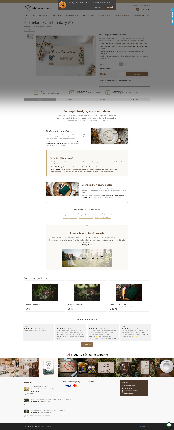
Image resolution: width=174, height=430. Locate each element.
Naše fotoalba (43, 15)
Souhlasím (110, 7)
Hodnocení (134, 100)
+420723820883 (128, 388)
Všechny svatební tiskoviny (103, 218)
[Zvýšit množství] (125, 73)
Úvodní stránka (26, 15)
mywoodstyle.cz (129, 393)
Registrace (147, 5)
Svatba (33, 15)
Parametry (71, 100)
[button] (169, 425)
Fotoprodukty (57, 15)
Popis (39, 100)
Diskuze (102, 100)
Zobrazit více (87, 344)
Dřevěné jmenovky (105, 15)
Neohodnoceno (29, 31)
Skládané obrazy (138, 15)
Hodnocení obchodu (122, 15)
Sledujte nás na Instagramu (89, 354)
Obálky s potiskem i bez (70, 218)
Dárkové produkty (89, 15)
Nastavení (96, 7)
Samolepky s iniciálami (86, 218)
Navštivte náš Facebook (131, 391)
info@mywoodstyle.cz (130, 385)
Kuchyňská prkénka (72, 15)
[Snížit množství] (125, 75)
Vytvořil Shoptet (146, 426)
